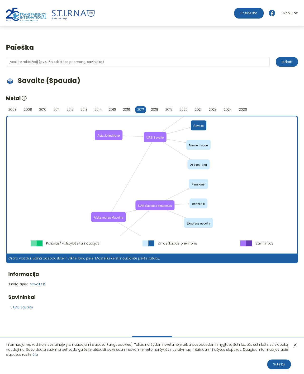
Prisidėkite (249, 13)
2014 (98, 109)
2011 (56, 109)
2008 (12, 109)
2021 (198, 109)
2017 (140, 109)
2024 (228, 109)
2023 (213, 109)
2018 (154, 109)
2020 (184, 109)
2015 (112, 109)
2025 (243, 109)
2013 (84, 109)
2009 (28, 109)
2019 (168, 109)
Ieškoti (287, 61)
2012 (69, 109)
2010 (42, 109)
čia (35, 354)
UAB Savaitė (23, 307)
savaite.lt (37, 284)
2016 (126, 109)
